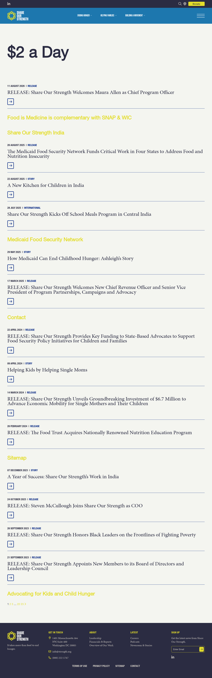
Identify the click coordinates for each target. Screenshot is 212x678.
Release (32, 86)
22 (18, 604)
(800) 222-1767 (60, 657)
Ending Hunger (83, 15)
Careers (134, 638)
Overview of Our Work (101, 645)
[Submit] (201, 649)
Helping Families (107, 15)
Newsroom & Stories (141, 645)
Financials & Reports (100, 641)
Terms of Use (79, 666)
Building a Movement (134, 15)
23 (22, 604)
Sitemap (120, 666)
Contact (135, 666)
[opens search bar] (180, 3)
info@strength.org (61, 651)
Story (31, 179)
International (32, 207)
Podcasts (134, 641)
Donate (196, 4)
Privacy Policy (101, 666)
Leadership (95, 638)
